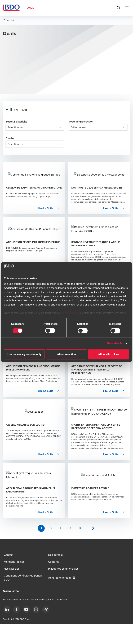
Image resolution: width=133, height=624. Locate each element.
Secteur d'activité (16, 122)
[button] (50, 208)
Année (10, 138)
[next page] (93, 528)
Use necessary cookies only (24, 354)
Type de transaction (81, 122)
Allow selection (66, 354)
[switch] (50, 330)
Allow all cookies (108, 354)
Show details (114, 343)
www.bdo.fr (69, 312)
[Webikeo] (46, 609)
